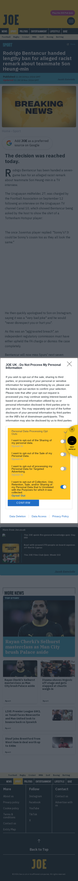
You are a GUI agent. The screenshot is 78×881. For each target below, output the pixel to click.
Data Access (39, 516)
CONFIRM (23, 502)
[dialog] (39, 440)
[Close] (70, 365)
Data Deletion (17, 516)
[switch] (63, 441)
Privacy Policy (60, 516)
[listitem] (39, 432)
